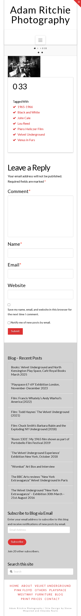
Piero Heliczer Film (30, 129)
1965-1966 (25, 107)
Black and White (28, 112)
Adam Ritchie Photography (40, 14)
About (26, 585)
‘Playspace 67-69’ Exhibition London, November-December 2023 (35, 386)
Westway (25, 594)
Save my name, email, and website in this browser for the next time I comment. (40, 312)
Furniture (44, 594)
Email (14, 264)
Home (14, 585)
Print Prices (31, 599)
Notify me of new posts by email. (31, 322)
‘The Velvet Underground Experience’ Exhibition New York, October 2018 (35, 454)
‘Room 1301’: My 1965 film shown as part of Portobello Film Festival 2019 (40, 441)
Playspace (57, 590)
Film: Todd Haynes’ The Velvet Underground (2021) (40, 413)
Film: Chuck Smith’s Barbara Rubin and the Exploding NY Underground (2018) (38, 427)
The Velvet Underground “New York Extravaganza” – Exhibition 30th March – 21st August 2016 (37, 493)
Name (15, 244)
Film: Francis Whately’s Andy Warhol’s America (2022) (36, 400)
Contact (52, 599)
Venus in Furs (26, 140)
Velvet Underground (31, 134)
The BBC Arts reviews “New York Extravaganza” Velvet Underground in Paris (39, 478)
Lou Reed (23, 123)
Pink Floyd (23, 590)
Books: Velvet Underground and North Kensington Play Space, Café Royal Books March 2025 (38, 370)
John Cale (23, 118)
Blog (59, 594)
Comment (19, 191)
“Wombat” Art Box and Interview (33, 466)
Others (41, 590)
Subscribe (17, 541)
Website (17, 285)
